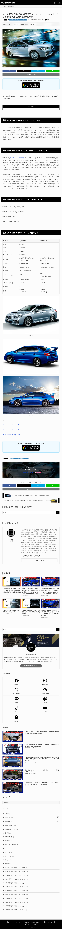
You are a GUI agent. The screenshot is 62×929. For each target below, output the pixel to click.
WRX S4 (16, 19)
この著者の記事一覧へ (39, 560)
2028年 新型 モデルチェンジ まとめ (16, 910)
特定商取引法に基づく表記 (37, 922)
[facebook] (25, 556)
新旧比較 (8, 841)
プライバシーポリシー (18, 922)
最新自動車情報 (8, 2)
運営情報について (49, 922)
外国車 (9, 817)
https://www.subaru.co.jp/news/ (11, 435)
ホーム (9, 922)
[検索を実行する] (57, 512)
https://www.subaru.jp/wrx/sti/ (11, 430)
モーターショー (10, 860)
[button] (9, 71)
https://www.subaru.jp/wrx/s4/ (11, 425)
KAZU (11, 539)
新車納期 (8, 821)
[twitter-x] (28, 556)
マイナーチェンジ (23, 19)
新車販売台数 (10, 825)
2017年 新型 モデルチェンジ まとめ (16, 867)
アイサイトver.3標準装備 (17, 158)
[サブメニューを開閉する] (58, 814)
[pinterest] (36, 556)
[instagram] (31, 556)
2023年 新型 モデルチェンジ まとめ (16, 890)
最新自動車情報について (31, 665)
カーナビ (8, 848)
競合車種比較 (10, 837)
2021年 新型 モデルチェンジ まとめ (16, 883)
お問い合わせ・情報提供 (31, 924)
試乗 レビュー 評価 (11, 844)
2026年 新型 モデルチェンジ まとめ (16, 902)
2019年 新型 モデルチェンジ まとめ (16, 875)
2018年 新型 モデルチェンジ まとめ (16, 871)
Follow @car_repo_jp (27, 473)
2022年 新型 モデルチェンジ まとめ (16, 887)
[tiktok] (34, 556)
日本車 (9, 814)
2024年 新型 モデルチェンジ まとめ (16, 894)
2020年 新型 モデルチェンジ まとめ (16, 879)
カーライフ (9, 856)
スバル (5, 19)
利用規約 (27, 922)
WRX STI (11, 19)
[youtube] (39, 556)
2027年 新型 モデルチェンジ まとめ (16, 906)
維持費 (8, 833)
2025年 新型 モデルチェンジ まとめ (16, 898)
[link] (23, 556)
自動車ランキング (11, 829)
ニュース (8, 852)
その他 (8, 864)
